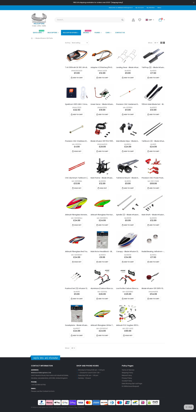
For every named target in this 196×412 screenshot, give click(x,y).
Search (122, 20)
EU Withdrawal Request (130, 386)
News (159, 7)
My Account (139, 7)
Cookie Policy (127, 381)
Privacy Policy (127, 378)
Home (32, 38)
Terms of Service (128, 370)
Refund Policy (127, 375)
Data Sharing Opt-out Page (132, 383)
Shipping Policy (117, 2)
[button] (150, 20)
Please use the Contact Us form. (43, 391)
